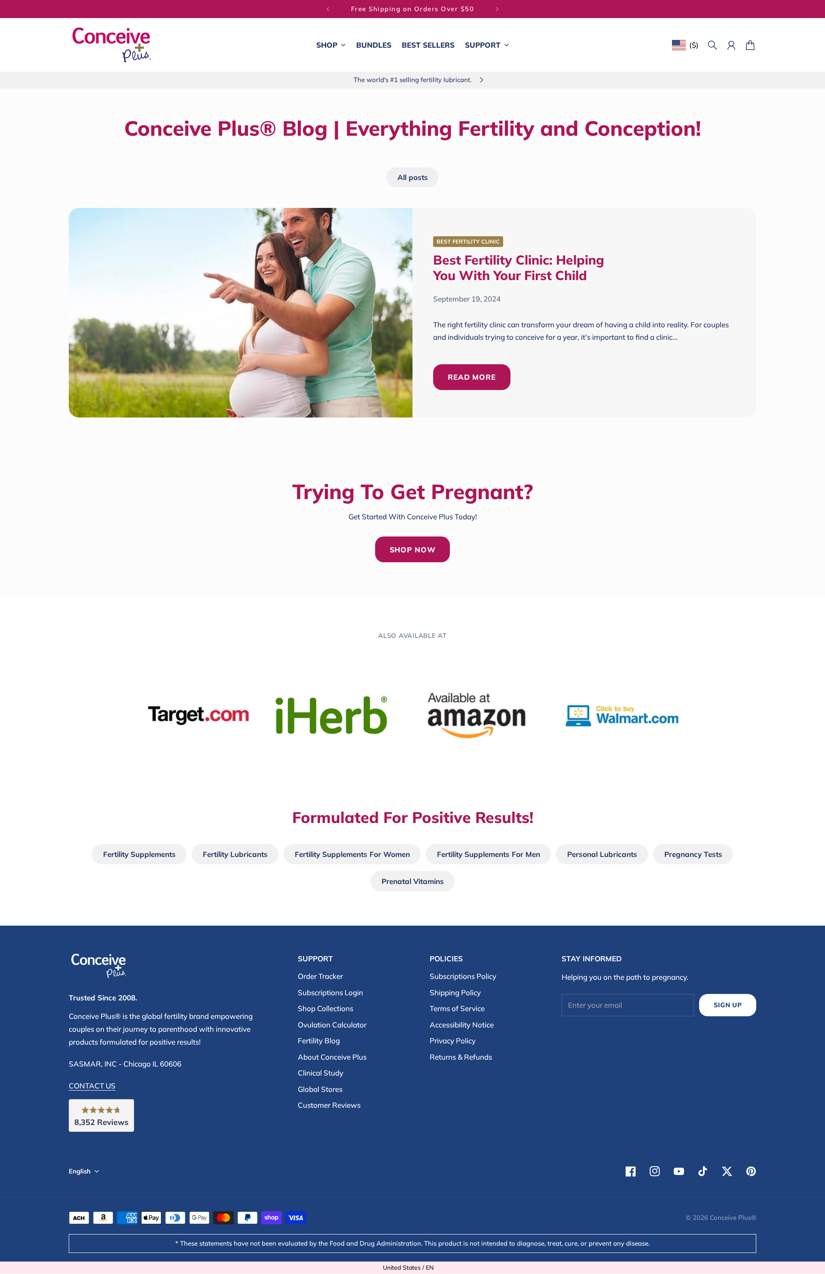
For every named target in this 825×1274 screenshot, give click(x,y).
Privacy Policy (453, 1040)
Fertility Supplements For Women (352, 854)
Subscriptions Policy (463, 976)
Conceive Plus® (733, 1217)
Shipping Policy (455, 992)
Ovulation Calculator (332, 1024)
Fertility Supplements (139, 854)
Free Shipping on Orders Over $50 (412, 9)
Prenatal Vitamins (413, 881)
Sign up (728, 1005)
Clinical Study (320, 1072)
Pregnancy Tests (693, 854)
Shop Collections (325, 1008)
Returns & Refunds (461, 1056)
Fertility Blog (319, 1040)
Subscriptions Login (330, 992)
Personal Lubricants (602, 854)
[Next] (497, 9)
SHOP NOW (413, 549)
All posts (412, 177)
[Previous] (328, 9)
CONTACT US (92, 1085)
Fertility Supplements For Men (488, 854)
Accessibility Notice (462, 1024)
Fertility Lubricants (235, 854)
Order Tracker (320, 976)
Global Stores (320, 1089)
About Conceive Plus (332, 1056)
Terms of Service (457, 1008)
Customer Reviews (329, 1104)
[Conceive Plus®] (112, 45)
